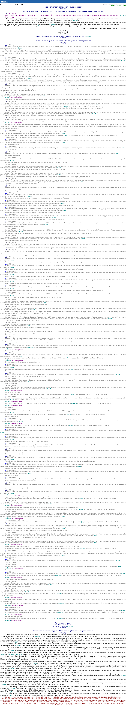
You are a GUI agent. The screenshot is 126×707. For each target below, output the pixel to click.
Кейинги (8, 620)
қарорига (88, 36)
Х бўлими (3, 684)
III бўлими (11, 691)
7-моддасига (72, 19)
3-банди (17, 645)
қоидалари (31, 347)
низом (123, 60)
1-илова (75, 20)
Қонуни (66, 107)
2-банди (34, 663)
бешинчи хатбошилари (14, 654)
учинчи (2, 654)
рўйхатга (52, 24)
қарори (37, 636)
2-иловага (41, 26)
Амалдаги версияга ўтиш (118, 5)
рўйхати (19, 48)
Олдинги (8, 97)
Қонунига (123, 15)
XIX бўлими (11, 688)
